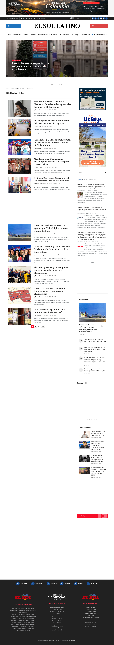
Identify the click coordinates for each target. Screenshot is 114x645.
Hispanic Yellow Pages (91, 613)
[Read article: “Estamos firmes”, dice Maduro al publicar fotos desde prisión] (84, 434)
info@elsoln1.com (57, 626)
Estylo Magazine (90, 607)
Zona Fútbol (90, 615)
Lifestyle (76, 35)
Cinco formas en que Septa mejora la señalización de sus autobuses (31, 66)
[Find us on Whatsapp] (106, 18)
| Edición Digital (100, 26)
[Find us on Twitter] (98, 18)
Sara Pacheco (38, 167)
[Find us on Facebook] (93, 18)
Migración (54, 35)
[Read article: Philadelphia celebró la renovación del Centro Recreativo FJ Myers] (19, 127)
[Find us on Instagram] (95, 18)
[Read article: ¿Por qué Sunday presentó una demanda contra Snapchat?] (19, 316)
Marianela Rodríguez (40, 183)
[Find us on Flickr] (104, 18)
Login (36, 18)
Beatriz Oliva (16, 72)
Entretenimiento (43, 35)
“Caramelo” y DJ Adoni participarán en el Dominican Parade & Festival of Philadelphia (52, 143)
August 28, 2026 (49, 167)
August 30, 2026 (26, 72)
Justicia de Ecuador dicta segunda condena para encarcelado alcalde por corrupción (97, 445)
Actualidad (16, 35)
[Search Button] (88, 18)
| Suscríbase (14, 26)
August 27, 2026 (48, 297)
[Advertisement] (41, 208)
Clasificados (86, 35)
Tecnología (65, 35)
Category (13, 88)
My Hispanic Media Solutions (91, 617)
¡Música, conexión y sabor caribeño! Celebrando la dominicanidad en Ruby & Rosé (52, 249)
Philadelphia (16, 60)
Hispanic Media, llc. (71, 640)
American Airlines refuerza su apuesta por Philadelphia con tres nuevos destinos (51, 228)
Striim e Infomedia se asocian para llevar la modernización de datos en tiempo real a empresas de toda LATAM (92, 209)
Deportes (33, 35)
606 (43, 326)
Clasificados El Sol (91, 611)
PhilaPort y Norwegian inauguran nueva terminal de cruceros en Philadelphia (51, 270)
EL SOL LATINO (57, 26)
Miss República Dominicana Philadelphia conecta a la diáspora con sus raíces (51, 162)
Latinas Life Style (91, 609)
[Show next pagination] (46, 326)
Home (9, 35)
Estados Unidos (21, 88)
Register (42, 18)
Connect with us (83, 383)
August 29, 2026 (48, 110)
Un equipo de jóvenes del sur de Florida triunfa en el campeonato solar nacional (94, 349)
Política (25, 35)
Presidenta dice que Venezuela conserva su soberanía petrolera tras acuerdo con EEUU (98, 471)
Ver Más (92, 262)
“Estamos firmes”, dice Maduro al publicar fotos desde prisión (98, 433)
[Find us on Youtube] (101, 18)
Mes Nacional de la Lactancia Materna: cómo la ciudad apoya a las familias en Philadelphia (52, 104)
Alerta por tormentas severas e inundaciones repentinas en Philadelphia (49, 291)
